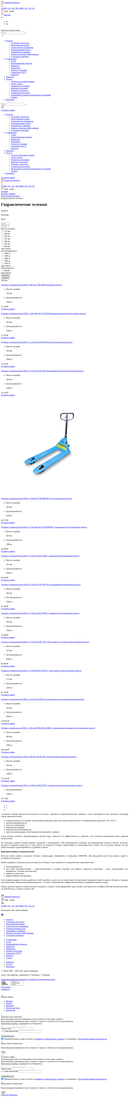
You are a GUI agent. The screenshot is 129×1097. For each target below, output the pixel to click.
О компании (11, 59)
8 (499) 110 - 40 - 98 (9, 8)
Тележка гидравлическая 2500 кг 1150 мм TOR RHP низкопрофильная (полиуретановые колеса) (42, 371)
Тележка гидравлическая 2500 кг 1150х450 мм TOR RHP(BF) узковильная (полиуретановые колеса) (44, 527)
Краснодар (10, 1010)
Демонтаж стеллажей (20, 86)
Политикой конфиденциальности (92, 1039)
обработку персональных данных (49, 1039)
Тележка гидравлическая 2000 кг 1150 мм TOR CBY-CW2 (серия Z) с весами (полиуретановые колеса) (45, 642)
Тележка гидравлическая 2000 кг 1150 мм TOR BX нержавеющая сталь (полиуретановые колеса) (42, 699)
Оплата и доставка (19, 70)
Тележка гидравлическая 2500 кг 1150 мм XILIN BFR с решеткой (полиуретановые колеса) (40, 556)
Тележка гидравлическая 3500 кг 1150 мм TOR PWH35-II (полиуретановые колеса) (36, 342)
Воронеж (10, 1006)
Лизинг (14, 97)
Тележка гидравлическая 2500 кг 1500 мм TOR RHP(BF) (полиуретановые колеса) (36, 498)
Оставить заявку (8, 309)
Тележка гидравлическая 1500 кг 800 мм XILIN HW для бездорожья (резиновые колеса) (38, 757)
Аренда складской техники (22, 81)
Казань (9, 1003)
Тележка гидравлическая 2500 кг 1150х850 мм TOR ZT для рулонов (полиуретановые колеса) (41, 671)
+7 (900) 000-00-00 (9, 1031)
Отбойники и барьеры (20, 52)
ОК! (3, 1052)
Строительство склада (20, 93)
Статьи (9, 958)
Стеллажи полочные (20, 56)
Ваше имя (5, 1029)
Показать (5, 275)
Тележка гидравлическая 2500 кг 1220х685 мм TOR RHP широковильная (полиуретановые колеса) (43, 313)
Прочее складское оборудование (25, 54)
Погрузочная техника (20, 45)
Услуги (9, 79)
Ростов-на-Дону (13, 1008)
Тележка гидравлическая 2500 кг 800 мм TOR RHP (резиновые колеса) (31, 285)
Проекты (10, 77)
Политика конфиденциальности (15, 979)
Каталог (9, 41)
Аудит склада (17, 84)
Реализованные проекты (21, 63)
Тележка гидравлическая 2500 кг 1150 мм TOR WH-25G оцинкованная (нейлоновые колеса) (40, 584)
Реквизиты (15, 68)
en (7, 24)
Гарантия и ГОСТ (18, 72)
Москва (9, 1001)
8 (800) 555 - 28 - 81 (26, 8)
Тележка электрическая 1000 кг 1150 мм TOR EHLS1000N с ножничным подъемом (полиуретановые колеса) (48, 728)
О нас (13, 61)
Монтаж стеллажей (19, 88)
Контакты (10, 100)
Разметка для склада (19, 90)
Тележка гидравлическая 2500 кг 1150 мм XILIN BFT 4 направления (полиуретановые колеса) (41, 785)
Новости (15, 75)
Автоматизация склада (21, 50)
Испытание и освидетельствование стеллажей (31, 95)
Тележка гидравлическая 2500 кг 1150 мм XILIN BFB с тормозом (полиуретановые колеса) (40, 613)
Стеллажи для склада (20, 43)
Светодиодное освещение (22, 47)
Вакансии (15, 66)
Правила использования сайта (42, 979)
